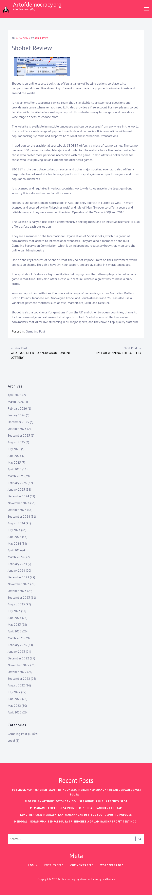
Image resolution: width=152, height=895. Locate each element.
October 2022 (17, 672)
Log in (33, 865)
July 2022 (14, 692)
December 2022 (18, 658)
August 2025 (16, 442)
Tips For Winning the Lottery (117, 350)
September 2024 (19, 516)
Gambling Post (35, 331)
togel (11, 740)
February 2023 (17, 645)
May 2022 (14, 705)
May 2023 (14, 624)
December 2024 (18, 496)
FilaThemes (108, 879)
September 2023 (19, 597)
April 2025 (15, 469)
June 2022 (14, 699)
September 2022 (19, 678)
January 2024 (16, 570)
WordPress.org (112, 865)
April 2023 (15, 631)
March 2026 (16, 402)
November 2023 (18, 584)
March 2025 (16, 476)
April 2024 (15, 550)
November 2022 (18, 665)
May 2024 (14, 543)
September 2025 (19, 435)
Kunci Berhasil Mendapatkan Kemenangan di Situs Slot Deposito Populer (76, 815)
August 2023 (16, 604)
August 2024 (16, 523)
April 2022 (15, 712)
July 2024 (14, 530)
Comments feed (82, 865)
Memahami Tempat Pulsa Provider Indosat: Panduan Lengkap (76, 808)
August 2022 (16, 685)
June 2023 (14, 618)
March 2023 (16, 638)
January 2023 (16, 651)
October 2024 (17, 510)
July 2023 (14, 611)
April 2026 (15, 395)
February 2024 (17, 564)
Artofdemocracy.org (37, 4)
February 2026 (17, 408)
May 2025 (14, 462)
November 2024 (18, 503)
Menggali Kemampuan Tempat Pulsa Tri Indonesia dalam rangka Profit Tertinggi (76, 821)
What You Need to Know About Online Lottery (41, 353)
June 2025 (14, 456)
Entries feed (54, 865)
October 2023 (17, 591)
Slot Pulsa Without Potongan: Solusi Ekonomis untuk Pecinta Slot (76, 801)
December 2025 (18, 422)
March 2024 (16, 557)
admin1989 (41, 38)
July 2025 (14, 449)
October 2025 (17, 429)
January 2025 (16, 489)
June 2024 (14, 537)
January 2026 (16, 415)
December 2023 (18, 577)
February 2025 (17, 483)
